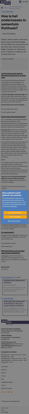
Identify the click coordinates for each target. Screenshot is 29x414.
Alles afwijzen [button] (15, 217)
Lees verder (13, 206)
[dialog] (14, 207)
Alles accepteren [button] (15, 213)
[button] (14, 221)
